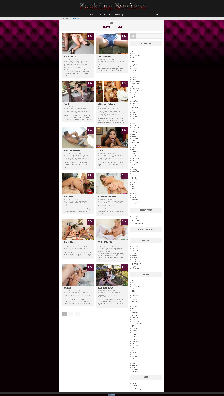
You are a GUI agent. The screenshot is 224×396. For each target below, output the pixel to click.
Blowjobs (82, 61)
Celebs (70, 110)
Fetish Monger (136, 218)
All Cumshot (135, 216)
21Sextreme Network (106, 103)
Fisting (120, 111)
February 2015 (136, 259)
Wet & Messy (72, 67)
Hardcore (134, 122)
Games (74, 64)
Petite (99, 204)
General (134, 111)
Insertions (135, 369)
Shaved (88, 65)
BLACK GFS (102, 150)
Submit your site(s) (116, 15)
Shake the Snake (136, 220)
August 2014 (135, 265)
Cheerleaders (136, 79)
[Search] (157, 15)
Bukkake (134, 306)
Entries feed (135, 385)
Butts (70, 63)
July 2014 (134, 267)
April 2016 (135, 250)
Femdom (134, 334)
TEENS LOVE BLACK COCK (78, 18)
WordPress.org (136, 389)
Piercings (72, 65)
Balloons (134, 57)
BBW (133, 59)
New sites (93, 15)
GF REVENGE (68, 196)
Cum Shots (75, 110)
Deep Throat (81, 63)
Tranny (99, 116)
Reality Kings (69, 242)
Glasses (111, 248)
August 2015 (135, 252)
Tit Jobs (120, 158)
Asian (104, 201)
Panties (100, 249)
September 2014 (136, 263)
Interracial (135, 371)
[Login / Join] (162, 15)
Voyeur (134, 197)
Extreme (134, 330)
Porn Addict (68, 59)
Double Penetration (78, 248)
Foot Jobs (88, 157)
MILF (112, 113)
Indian (134, 367)
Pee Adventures (104, 56)
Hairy (104, 113)
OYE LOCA (67, 287)
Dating (104, 157)
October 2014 (136, 261)
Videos (134, 195)
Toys (65, 113)
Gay (124, 111)
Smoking (134, 170)
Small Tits (66, 67)
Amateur (67, 61)
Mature (78, 64)
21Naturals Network (72, 150)
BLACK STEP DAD (70, 56)
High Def (134, 123)
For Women (69, 64)
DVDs (133, 325)
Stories (134, 181)
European (87, 110)
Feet (114, 61)
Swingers (134, 182)
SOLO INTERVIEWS (105, 242)
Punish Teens (69, 103)
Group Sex (100, 113)
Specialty (134, 175)
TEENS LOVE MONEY (105, 287)
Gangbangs (135, 107)
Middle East (135, 133)
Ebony (86, 63)
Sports (134, 177)
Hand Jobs (135, 120)
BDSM (67, 108)
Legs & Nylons (67, 158)
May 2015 (135, 256)
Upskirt (99, 205)
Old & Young (84, 64)
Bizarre (122, 108)
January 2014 (135, 268)
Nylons (134, 140)
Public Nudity (105, 63)
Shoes (73, 204)
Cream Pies (75, 63)
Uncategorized (84, 204)
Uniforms (134, 192)
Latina (87, 294)
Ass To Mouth (103, 108)
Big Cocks (72, 61)
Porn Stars (77, 65)
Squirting (134, 179)
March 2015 (135, 257)
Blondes (77, 61)
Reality (65, 249)
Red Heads (83, 65)
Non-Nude (135, 138)
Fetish (65, 64)
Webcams (69, 113)
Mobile (72, 111)
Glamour (134, 112)
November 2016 (136, 246)
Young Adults (79, 67)
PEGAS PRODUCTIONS (138, 224)
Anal (101, 155)
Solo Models (116, 63)
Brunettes (66, 63)
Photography (67, 65)
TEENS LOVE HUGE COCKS (107, 196)
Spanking (88, 111)
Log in (134, 383)
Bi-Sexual (112, 108)
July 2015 (134, 254)
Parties (134, 147)
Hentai (134, 364)
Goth (133, 354)
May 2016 (135, 248)
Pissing (99, 63)
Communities (119, 110)
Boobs (85, 61)
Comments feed (136, 387)
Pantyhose (82, 202)
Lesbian (108, 113)
